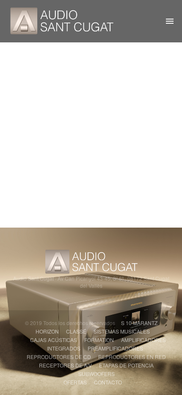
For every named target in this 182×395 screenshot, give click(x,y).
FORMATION (99, 339)
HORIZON (47, 331)
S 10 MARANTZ (139, 322)
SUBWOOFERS (96, 373)
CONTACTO (108, 382)
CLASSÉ (76, 331)
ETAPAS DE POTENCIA (126, 365)
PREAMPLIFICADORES (115, 348)
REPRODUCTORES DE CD (59, 356)
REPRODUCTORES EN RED (132, 356)
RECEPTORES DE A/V (65, 365)
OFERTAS (75, 382)
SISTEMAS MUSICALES (122, 331)
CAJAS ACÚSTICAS (53, 339)
